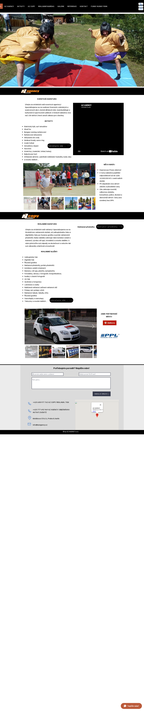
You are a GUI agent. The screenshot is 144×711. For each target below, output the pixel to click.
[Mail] (140, 6)
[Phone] (140, 4)
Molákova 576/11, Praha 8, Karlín (46, 418)
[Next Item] (92, 180)
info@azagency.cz (40, 425)
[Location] (140, 9)
